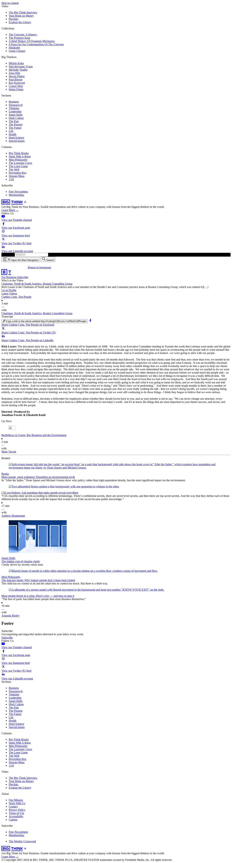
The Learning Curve (20, 162)
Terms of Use (16, 813)
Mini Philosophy (18, 159)
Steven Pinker (17, 76)
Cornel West (16, 86)
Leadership (15, 111)
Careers (13, 819)
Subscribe (22, 277)
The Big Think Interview (23, 12)
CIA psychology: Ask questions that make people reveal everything (39, 492)
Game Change (17, 50)
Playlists (13, 18)
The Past (14, 121)
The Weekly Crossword (22, 841)
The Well (14, 169)
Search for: (7, 254)
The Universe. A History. (23, 34)
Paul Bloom (15, 79)
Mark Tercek (8, 451)
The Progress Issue (19, 37)
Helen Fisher (16, 89)
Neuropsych (16, 104)
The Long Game (18, 166)
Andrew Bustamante (13, 515)
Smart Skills (15, 114)
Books (5, 473)
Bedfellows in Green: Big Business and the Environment (33, 435)
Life (11, 131)
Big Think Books (19, 153)
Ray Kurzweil (17, 82)
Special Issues (17, 140)
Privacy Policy (17, 809)
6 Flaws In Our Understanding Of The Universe (36, 44)
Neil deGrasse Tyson (21, 66)
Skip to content (10, 3)
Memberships (16, 194)
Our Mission (16, 800)
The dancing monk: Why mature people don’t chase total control (38, 580)
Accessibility (16, 816)
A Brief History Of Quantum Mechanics (32, 41)
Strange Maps (16, 176)
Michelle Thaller (18, 69)
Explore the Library (20, 22)
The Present (15, 124)
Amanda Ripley (10, 615)
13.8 (11, 179)
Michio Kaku (16, 63)
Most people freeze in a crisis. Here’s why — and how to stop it (37, 595)
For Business (9, 277)
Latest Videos (9, 293)
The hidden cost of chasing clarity (20, 561)
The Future (15, 127)
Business (14, 101)
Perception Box (17, 172)
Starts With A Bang (20, 156)
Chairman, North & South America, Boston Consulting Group (36, 283)
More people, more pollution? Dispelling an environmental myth (38, 477)
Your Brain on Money (21, 15)
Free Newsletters (18, 191)
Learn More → (10, 210)
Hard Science (16, 137)
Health (12, 134)
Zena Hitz (14, 73)
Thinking (14, 108)
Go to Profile (8, 290)
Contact (13, 806)
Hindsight (14, 47)
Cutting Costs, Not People (16, 296)
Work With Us (17, 803)
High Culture (16, 118)
